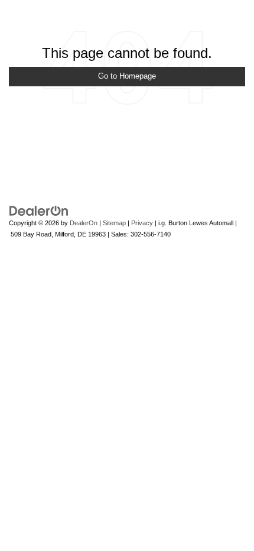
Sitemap (114, 222)
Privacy (142, 222)
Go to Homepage (127, 76)
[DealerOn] (39, 210)
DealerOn (83, 222)
